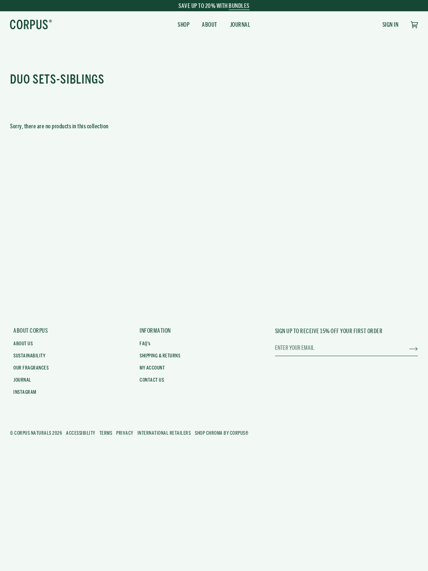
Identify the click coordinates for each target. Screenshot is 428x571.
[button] (183, 24)
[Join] (407, 347)
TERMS (105, 433)
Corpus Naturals (32, 433)
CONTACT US (152, 380)
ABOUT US (23, 344)
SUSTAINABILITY (29, 356)
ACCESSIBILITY (80, 433)
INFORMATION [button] (155, 330)
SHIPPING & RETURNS (160, 356)
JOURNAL (22, 380)
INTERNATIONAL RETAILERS (164, 433)
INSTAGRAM (24, 392)
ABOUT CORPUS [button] (30, 330)
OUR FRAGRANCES (30, 368)
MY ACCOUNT (152, 368)
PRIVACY (124, 433)
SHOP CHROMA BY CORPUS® (221, 433)
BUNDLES (239, 6)
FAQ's (145, 344)
